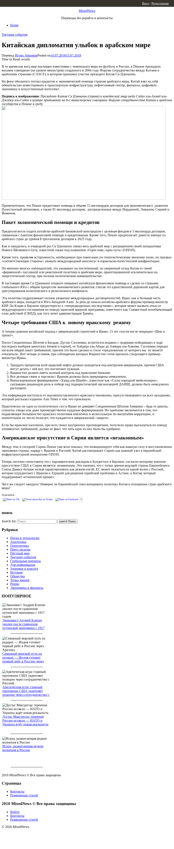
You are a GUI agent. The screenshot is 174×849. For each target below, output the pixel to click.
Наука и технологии (24, 538)
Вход (145, 3)
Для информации (22, 565)
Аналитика (18, 542)
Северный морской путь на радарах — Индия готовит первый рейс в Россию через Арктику (23, 659)
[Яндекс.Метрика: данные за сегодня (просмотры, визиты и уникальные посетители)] (35, 834)
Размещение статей (24, 795)
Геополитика (19, 545)
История (16, 572)
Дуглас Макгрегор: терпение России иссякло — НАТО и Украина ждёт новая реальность (25, 720)
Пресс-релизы (20, 549)
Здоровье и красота (24, 568)
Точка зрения (19, 580)
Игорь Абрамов (26, 55)
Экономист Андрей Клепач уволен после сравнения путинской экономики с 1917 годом (23, 626)
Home (14, 25)
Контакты (17, 791)
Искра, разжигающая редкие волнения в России (23, 748)
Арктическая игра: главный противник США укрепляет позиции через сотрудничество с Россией (25, 692)
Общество (17, 576)
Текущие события (14, 34)
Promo (14, 584)
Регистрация (160, 3)
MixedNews (87, 11)
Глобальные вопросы (25, 561)
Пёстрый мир (20, 553)
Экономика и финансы (26, 588)
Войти (15, 812)
